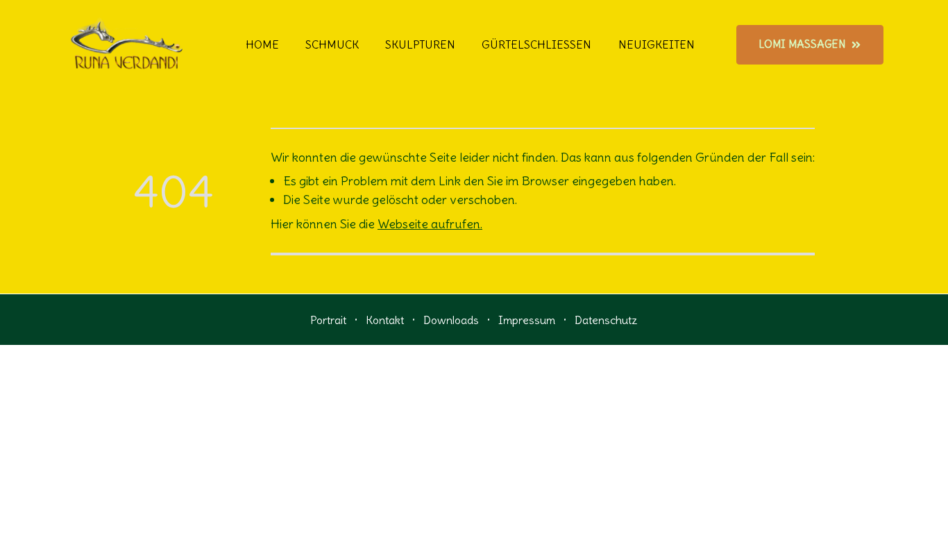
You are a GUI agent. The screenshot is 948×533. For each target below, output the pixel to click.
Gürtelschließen (536, 44)
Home (262, 44)
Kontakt (385, 320)
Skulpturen (420, 44)
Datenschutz (606, 320)
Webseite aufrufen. (430, 224)
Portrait (328, 320)
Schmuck (332, 44)
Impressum (526, 320)
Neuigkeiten (656, 44)
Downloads (451, 320)
